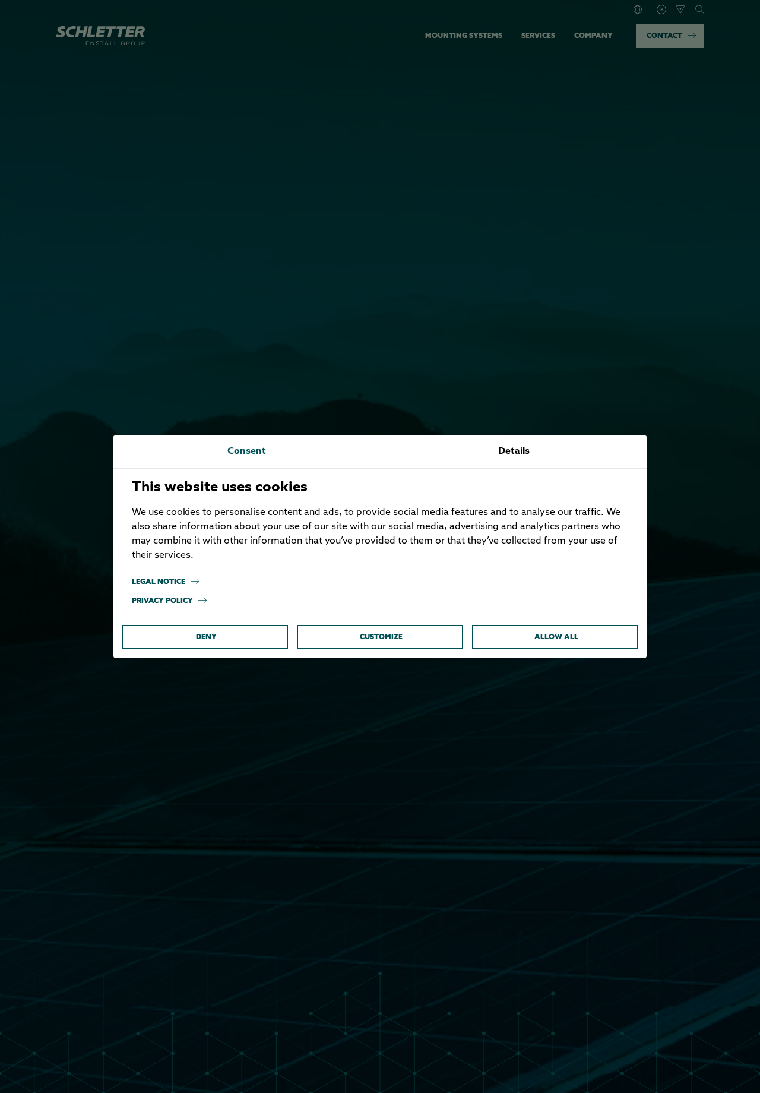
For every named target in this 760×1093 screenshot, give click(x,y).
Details (514, 451)
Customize (381, 636)
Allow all (556, 636)
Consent (246, 451)
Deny (206, 636)
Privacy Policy (162, 600)
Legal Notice (158, 581)
